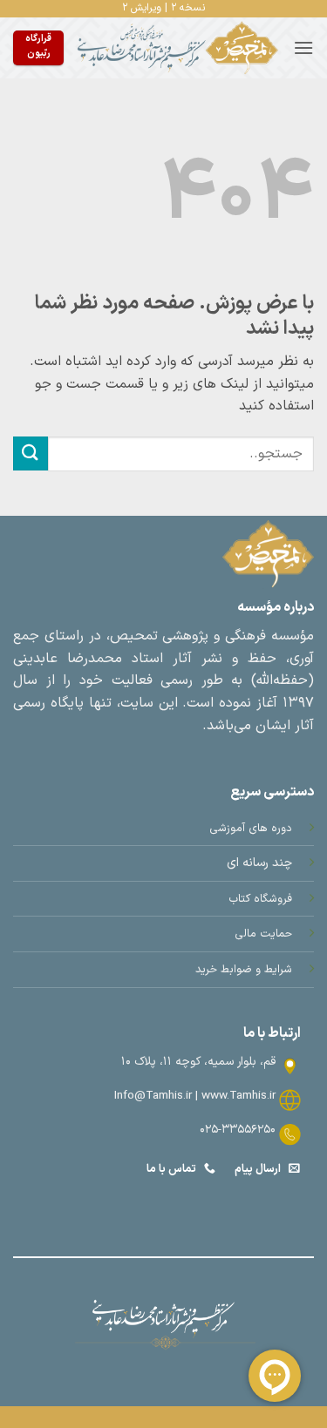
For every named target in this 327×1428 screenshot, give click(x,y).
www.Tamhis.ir (238, 1095)
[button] (303, 47)
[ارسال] (30, 453)
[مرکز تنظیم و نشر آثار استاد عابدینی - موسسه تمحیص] (178, 48)
